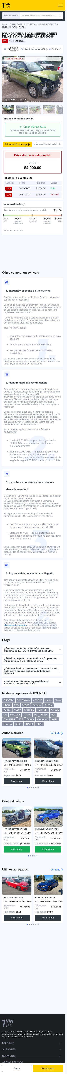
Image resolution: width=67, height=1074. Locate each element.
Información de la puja (17, 144)
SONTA (27, 714)
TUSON (48, 705)
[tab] (27, 787)
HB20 (39, 724)
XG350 (44, 714)
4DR (21, 719)
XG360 (7, 710)
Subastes (9, 1049)
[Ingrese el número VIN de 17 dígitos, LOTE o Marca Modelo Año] (60, 15)
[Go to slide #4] (49, 109)
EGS (16, 705)
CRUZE (55, 710)
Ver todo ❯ (57, 733)
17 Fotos (12, 99)
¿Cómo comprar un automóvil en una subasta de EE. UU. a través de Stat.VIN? (28, 649)
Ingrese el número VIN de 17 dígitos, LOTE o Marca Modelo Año (40, 15)
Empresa (8, 1042)
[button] (11, 15)
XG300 (17, 710)
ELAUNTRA (9, 719)
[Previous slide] (7, 77)
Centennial (42, 719)
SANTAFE (29, 710)
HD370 (7, 705)
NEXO (18, 724)
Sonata (30, 719)
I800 (53, 714)
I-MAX (55, 719)
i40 (35, 714)
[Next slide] (58, 77)
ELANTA (8, 724)
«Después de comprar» (15, 625)
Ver (24, 99)
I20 (5, 714)
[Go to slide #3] (35, 109)
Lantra (48, 700)
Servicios (9, 1055)
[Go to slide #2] (22, 109)
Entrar (17, 1068)
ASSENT (37, 700)
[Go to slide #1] (8, 109)
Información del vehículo (47, 144)
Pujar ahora (17, 781)
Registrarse (47, 1068)
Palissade (15, 714)
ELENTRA (9, 700)
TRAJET (29, 724)
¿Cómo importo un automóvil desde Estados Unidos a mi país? (26, 682)
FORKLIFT (43, 710)
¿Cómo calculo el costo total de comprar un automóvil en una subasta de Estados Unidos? (31, 671)
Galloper (37, 705)
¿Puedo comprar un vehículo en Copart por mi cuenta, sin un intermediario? (30, 659)
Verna (58, 700)
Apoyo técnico (12, 1062)
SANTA (25, 705)
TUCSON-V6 (23, 700)
